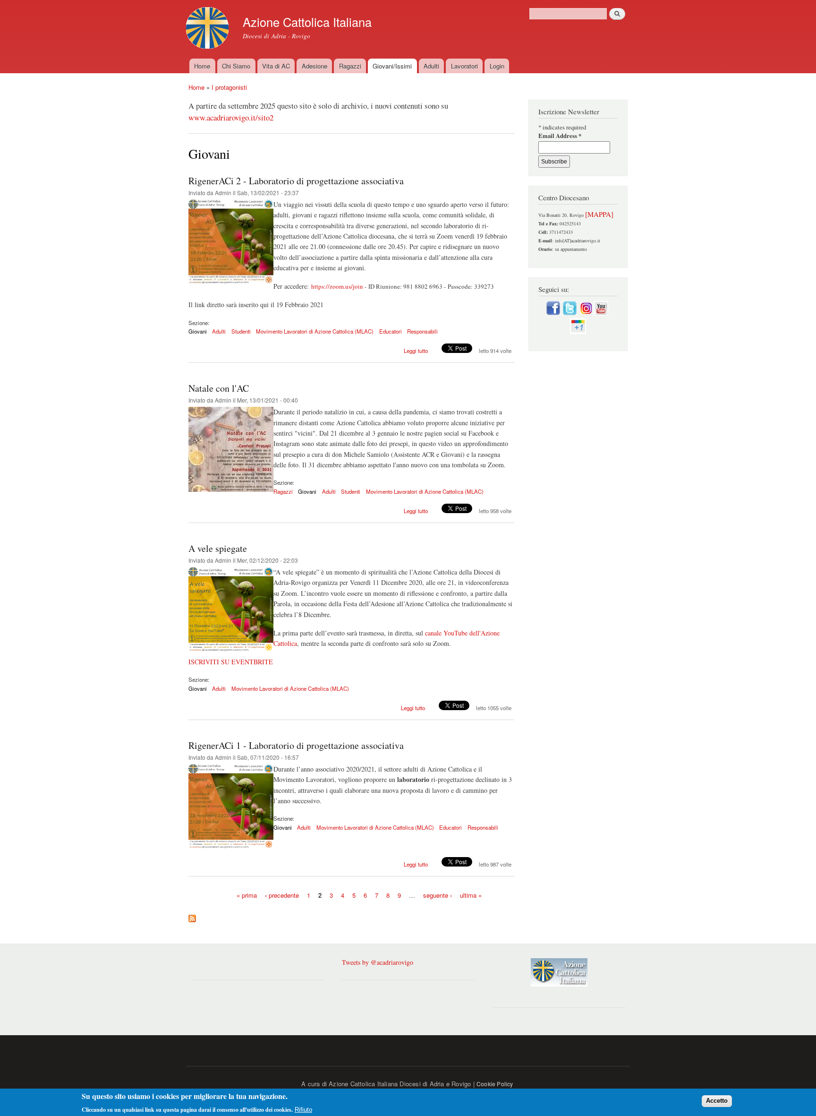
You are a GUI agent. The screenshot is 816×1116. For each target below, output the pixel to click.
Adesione (314, 65)
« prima (247, 895)
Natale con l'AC (218, 388)
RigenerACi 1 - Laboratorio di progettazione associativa (296, 745)
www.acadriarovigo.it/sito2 (230, 117)
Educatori (390, 331)
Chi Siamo (236, 65)
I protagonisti (229, 87)
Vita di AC (276, 65)
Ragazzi (350, 65)
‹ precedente (282, 895)
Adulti (431, 65)
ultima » (471, 895)
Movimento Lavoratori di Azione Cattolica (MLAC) (315, 331)
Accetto (717, 1100)
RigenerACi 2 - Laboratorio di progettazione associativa (296, 180)
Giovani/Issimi (392, 65)
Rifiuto (303, 1109)
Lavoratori (464, 65)
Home (202, 65)
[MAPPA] (599, 214)
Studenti (241, 331)
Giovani (197, 331)
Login (497, 65)
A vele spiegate (217, 548)
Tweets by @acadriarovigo (377, 962)
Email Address (559, 136)
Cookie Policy (494, 1084)
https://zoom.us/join (337, 286)
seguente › (437, 895)
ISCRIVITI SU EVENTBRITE (230, 661)
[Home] (208, 29)
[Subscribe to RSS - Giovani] (192, 916)
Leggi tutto (416, 350)
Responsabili (422, 331)
